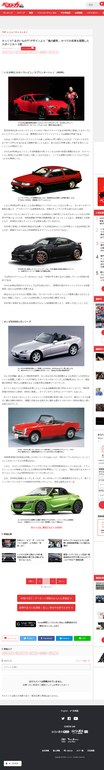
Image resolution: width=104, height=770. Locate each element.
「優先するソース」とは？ (48, 625)
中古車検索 (65, 13)
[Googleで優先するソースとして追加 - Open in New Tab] (26, 624)
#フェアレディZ (21, 52)
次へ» (61, 581)
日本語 (75, 711)
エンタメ (24, 32)
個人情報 (56, 750)
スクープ (21, 13)
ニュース (13, 32)
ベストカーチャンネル (46, 13)
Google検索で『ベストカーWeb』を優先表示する (57, 622)
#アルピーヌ (53, 52)
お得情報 (78, 13)
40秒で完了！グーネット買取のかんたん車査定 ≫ (46, 598)
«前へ (31, 581)
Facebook (69, 718)
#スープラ (33, 52)
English (64, 711)
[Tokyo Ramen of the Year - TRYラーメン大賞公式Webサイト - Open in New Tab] (70, 741)
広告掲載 (90, 750)
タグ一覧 (80, 750)
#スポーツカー (8, 52)
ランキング (8, 13)
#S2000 (43, 52)
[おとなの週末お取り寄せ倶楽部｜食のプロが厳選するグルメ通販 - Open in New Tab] (60, 732)
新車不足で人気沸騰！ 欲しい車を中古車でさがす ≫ (46, 607)
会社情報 (45, 750)
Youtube (76, 718)
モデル (101, 490)
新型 (31, 13)
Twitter (63, 718)
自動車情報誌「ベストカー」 (12, 5)
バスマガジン (92, 13)
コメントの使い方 (82, 661)
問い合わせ (68, 750)
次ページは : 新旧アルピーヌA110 (46, 527)
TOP (4, 32)
